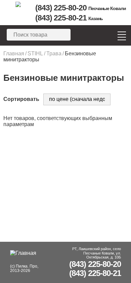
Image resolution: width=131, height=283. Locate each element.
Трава (53, 53)
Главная (13, 53)
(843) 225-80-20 (80, 7)
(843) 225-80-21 (69, 17)
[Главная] (18, 4)
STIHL (35, 53)
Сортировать (21, 99)
